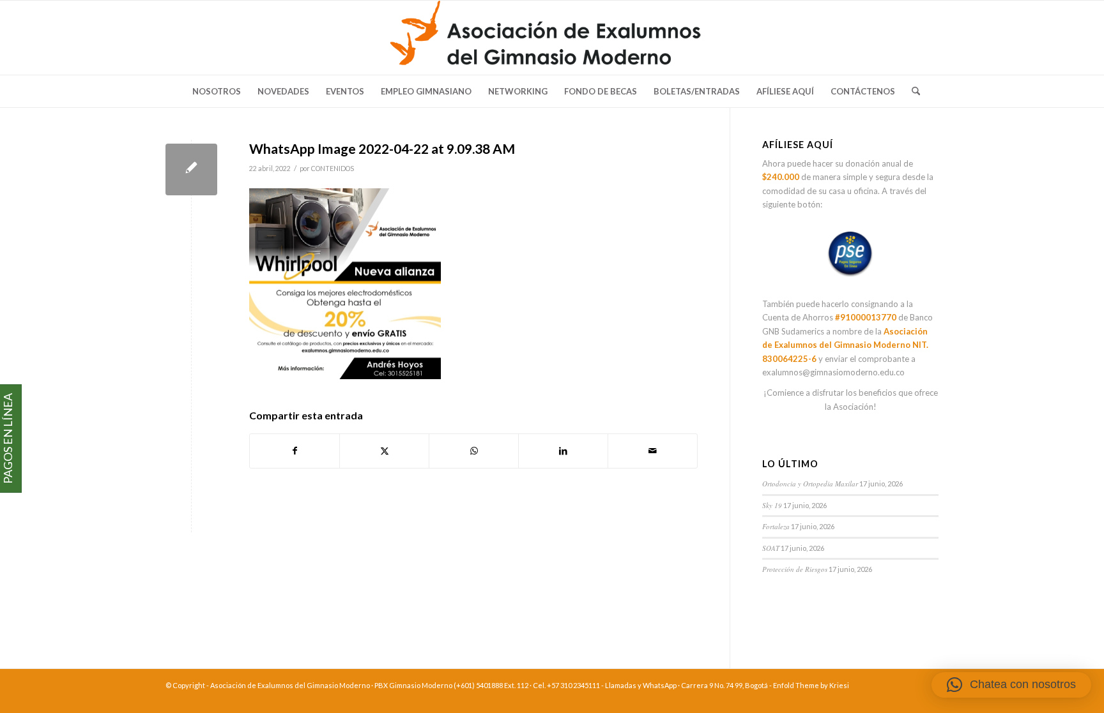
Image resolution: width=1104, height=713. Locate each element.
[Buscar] (911, 91)
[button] (1011, 685)
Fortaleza (776, 526)
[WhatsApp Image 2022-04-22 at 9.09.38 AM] (191, 169)
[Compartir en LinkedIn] (563, 450)
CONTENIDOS (332, 168)
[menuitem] (216, 91)
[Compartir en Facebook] (294, 450)
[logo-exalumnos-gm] (552, 38)
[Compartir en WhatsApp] (473, 450)
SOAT (770, 548)
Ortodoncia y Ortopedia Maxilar (810, 483)
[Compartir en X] (384, 450)
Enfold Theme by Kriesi (811, 685)
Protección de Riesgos (794, 569)
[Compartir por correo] (652, 450)
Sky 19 (772, 505)
